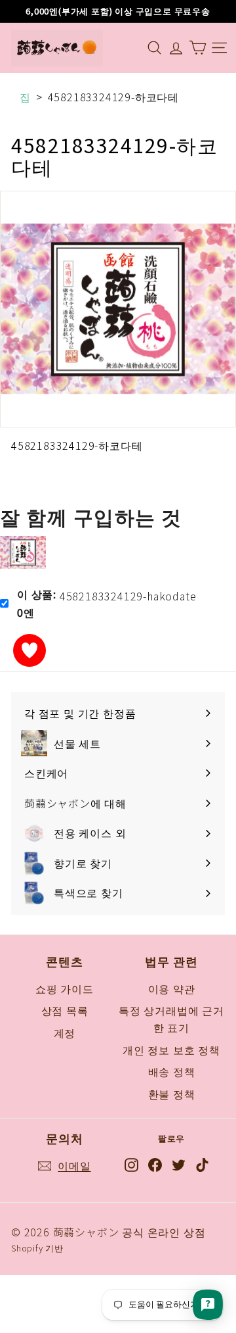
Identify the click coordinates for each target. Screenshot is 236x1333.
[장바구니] (198, 47)
